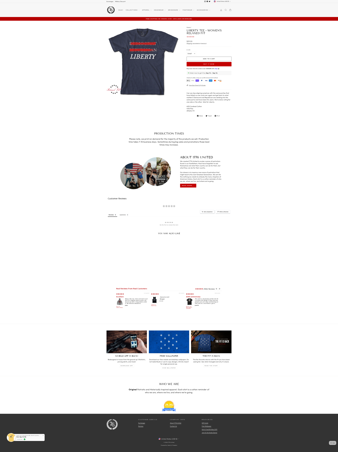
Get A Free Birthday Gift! (209, 429)
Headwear (159, 10)
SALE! (120, 10)
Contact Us (173, 426)
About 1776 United (175, 423)
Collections (132, 10)
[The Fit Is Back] (211, 341)
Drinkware (173, 10)
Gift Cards (205, 423)
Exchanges (110, 1)
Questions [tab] (123, 215)
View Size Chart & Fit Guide (197, 85)
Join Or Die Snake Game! (209, 432)
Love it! (189, 297)
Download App (127, 365)
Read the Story (211, 365)
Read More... (188, 185)
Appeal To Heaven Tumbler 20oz (189, 307)
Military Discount (120, 1)
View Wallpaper (169, 368)
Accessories (203, 10)
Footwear (188, 10)
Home (188, 27)
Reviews (140, 426)
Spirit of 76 (155, 297)
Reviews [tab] (111, 215)
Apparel (146, 10)
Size (189, 50)
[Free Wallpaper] (169, 341)
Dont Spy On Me (21, 437)
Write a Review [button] (223, 212)
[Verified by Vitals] (24, 439)
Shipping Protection (118, 307)
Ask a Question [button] (208, 212)
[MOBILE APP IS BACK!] (127, 341)
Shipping (189, 43)
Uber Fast (120, 297)
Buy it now (209, 64)
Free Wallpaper (206, 426)
